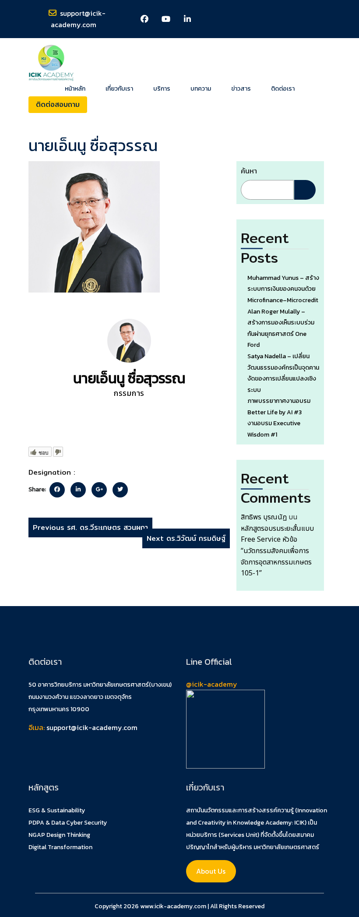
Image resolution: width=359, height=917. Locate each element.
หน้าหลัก (75, 89)
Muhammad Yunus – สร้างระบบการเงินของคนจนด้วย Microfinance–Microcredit (283, 289)
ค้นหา (249, 171)
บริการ (161, 89)
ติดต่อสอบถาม (58, 104)
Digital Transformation (60, 847)
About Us (210, 871)
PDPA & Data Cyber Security (67, 822)
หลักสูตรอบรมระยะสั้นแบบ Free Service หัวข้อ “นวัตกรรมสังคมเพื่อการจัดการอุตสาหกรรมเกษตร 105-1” (277, 550)
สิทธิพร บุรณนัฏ (264, 517)
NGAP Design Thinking (59, 834)
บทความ (200, 89)
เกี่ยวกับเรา (119, 89)
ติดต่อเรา (283, 89)
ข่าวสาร (241, 89)
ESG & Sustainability (56, 810)
